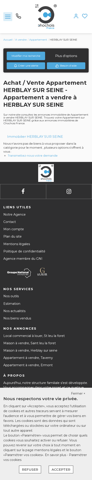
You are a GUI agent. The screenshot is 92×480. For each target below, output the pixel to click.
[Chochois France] (46, 16)
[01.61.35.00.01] (18, 18)
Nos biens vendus (17, 318)
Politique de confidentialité (24, 251)
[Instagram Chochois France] (69, 191)
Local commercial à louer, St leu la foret (34, 336)
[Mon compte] (76, 16)
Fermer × (78, 393)
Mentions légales (16, 244)
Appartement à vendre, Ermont (28, 365)
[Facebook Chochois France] (23, 191)
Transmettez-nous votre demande (33, 155)
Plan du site (12, 236)
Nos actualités (14, 311)
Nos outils (11, 296)
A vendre (21, 39)
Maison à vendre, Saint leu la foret (29, 343)
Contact (9, 222)
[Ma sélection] (85, 16)
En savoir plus (56, 455)
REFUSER (30, 469)
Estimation (11, 304)
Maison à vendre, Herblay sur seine (30, 350)
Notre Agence (14, 214)
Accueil (8, 39)
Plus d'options (66, 56)
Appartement (38, 39)
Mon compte (13, 229)
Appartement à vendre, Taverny (28, 358)
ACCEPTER (61, 469)
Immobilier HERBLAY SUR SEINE (35, 136)
